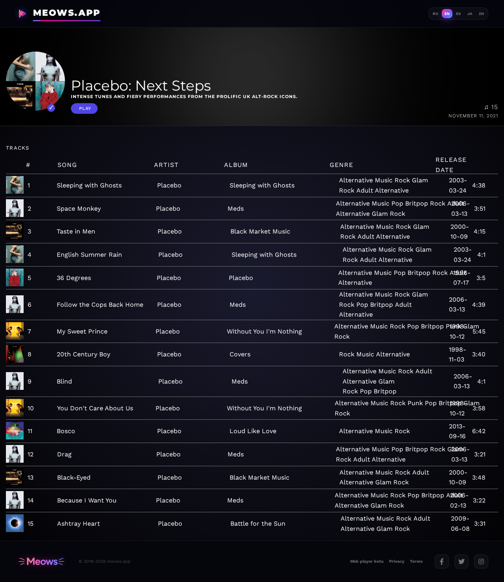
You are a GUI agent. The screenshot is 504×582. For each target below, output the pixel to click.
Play (85, 108)
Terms (416, 561)
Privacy (396, 561)
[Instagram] (481, 561)
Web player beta (367, 561)
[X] (461, 561)
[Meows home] (41, 561)
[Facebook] (442, 561)
